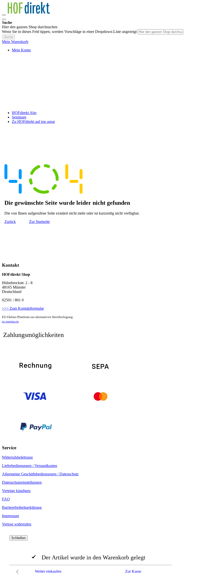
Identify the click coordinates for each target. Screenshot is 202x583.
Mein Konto (21, 50)
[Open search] (4, 19)
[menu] (101, 117)
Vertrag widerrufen (16, 524)
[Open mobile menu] (4, 15)
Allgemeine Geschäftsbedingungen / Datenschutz (40, 474)
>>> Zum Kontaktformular (23, 308)
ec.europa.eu (10, 321)
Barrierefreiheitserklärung (22, 507)
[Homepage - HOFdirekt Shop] (31, 14)
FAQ (6, 499)
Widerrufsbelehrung (17, 457)
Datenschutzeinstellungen (22, 482)
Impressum (10, 516)
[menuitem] (24, 113)
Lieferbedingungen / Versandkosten (29, 466)
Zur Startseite (39, 221)
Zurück (10, 221)
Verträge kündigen (16, 491)
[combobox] (160, 31)
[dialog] (101, 555)
